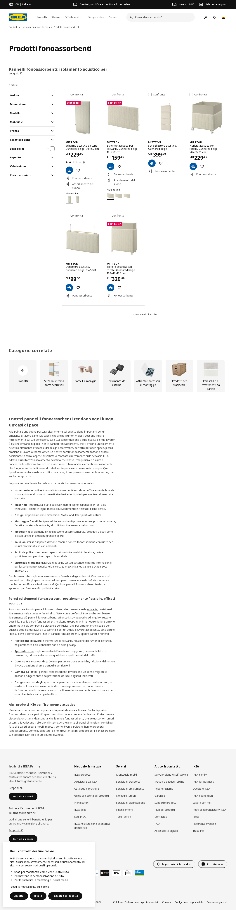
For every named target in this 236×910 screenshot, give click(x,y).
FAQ (157, 823)
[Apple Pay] (116, 873)
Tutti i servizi (123, 816)
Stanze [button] (55, 17)
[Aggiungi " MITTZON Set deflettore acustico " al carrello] (152, 163)
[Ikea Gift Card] (127, 873)
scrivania (92, 609)
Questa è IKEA (201, 788)
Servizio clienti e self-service (171, 774)
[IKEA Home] (18, 17)
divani (66, 726)
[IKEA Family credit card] (139, 873)
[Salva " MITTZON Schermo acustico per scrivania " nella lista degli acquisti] (119, 166)
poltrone (78, 726)
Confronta (76, 94)
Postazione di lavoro (28, 640)
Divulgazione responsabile (189, 902)
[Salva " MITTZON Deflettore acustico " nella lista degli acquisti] (78, 287)
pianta (29, 629)
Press (196, 816)
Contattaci (161, 816)
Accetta (19, 895)
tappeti (34, 714)
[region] (49, 874)
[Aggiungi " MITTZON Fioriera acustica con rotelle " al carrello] (193, 166)
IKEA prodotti (82, 774)
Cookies (166, 902)
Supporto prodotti (165, 802)
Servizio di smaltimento (130, 788)
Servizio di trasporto (128, 781)
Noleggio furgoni (126, 795)
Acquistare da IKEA (85, 781)
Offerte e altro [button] (73, 17)
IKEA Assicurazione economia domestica (92, 826)
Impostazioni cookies (65, 895)
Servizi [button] (113, 17)
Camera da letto (25, 671)
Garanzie (160, 795)
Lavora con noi (202, 802)
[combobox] (159, 17)
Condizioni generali (217, 902)
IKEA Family (200, 774)
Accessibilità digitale (166, 830)
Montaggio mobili (126, 774)
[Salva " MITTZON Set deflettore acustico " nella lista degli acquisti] (160, 163)
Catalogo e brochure (86, 788)
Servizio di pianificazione (130, 802)
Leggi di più (15, 73)
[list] (118, 376)
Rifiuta (38, 895)
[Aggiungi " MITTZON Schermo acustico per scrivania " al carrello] (110, 166)
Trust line (198, 830)
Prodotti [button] (42, 17)
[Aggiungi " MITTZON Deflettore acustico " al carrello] (69, 287)
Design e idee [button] (96, 17)
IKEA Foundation (203, 795)
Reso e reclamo (164, 788)
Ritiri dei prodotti (165, 809)
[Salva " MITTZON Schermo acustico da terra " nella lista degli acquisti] (78, 170)
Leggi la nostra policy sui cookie (30, 886)
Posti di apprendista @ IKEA (209, 809)
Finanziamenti (124, 809)
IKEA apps (80, 809)
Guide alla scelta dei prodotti (91, 795)
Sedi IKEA (80, 816)
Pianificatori (81, 802)
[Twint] (105, 873)
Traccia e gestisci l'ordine (169, 781)
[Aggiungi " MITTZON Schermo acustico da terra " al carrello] (69, 170)
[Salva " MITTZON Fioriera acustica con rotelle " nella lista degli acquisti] (202, 166)
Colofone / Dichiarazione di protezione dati (136, 902)
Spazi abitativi (24, 651)
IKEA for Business (203, 781)
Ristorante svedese (204, 823)
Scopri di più (16, 788)
